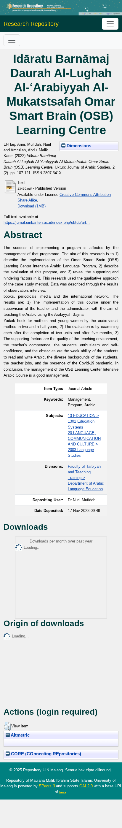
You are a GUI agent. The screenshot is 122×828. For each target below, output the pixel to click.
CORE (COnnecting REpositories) (45, 753)
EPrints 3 (47, 786)
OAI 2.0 (86, 786)
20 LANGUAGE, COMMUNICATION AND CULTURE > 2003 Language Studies (84, 444)
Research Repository (31, 23)
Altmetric (20, 735)
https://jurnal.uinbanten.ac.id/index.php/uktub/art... (47, 222)
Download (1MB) (31, 206)
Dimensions (78, 145)
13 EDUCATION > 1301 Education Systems (83, 421)
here (62, 792)
